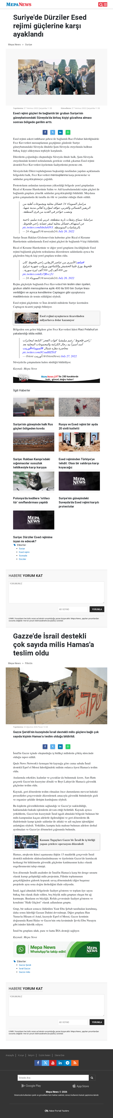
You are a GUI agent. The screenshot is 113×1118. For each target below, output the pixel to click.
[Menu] (105, 4)
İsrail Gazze (24, 968)
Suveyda (23, 555)
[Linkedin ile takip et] (60, 1063)
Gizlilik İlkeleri (44, 1055)
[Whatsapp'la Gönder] (68, 132)
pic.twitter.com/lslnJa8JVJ (38, 227)
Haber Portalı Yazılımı (59, 1111)
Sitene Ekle (59, 1055)
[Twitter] (52, 132)
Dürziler (22, 559)
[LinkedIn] (60, 132)
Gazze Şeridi (25, 965)
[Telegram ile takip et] (67, 1063)
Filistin (28, 663)
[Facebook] (45, 132)
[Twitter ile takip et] (45, 1063)
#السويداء (37, 348)
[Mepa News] (19, 4)
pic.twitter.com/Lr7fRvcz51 (38, 274)
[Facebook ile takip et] (38, 1063)
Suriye (28, 44)
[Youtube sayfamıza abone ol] (52, 1063)
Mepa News (14, 44)
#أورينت (27, 348)
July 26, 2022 (66, 231)
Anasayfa (10, 1055)
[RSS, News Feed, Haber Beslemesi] (75, 1063)
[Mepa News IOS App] (82, 1086)
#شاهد (80, 262)
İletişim (31, 1055)
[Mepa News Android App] (31, 1086)
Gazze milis (24, 972)
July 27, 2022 (69, 356)
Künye (21, 1055)
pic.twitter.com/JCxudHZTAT (39, 352)
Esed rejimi (24, 552)
